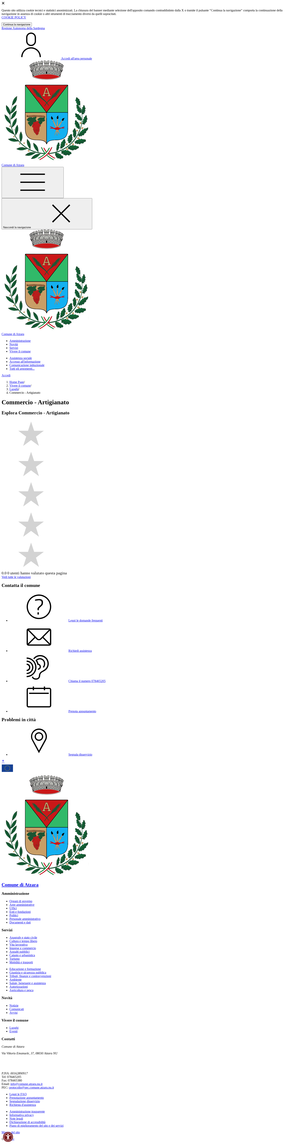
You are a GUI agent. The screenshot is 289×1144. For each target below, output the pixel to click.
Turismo (14, 958)
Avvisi (13, 1012)
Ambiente (15, 979)
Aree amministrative (21, 904)
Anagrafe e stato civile (23, 937)
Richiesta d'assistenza (22, 1104)
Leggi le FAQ (18, 1094)
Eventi (13, 1031)
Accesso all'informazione (24, 361)
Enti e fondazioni (20, 911)
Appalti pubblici (19, 951)
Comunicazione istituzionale (26, 365)
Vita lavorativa (18, 944)
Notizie (13, 1005)
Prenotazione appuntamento (26, 1097)
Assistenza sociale (20, 358)
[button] (8, 1137)
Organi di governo (20, 901)
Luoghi (13, 389)
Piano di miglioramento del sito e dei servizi (36, 1125)
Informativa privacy (21, 1115)
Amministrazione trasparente (27, 1111)
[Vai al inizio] (3, 761)
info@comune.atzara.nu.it (26, 1084)
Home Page (16, 382)
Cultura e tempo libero (23, 941)
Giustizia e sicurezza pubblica (27, 972)
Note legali (16, 1118)
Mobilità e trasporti (21, 962)
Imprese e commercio (22, 948)
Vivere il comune (20, 385)
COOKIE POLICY (14, 17)
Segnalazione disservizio (24, 1101)
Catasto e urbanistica (22, 955)
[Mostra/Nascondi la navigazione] (33, 182)
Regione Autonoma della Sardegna (23, 28)
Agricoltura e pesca (21, 990)
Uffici (13, 908)
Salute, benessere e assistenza (27, 983)
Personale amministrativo (24, 919)
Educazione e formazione (25, 969)
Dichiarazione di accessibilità (27, 1122)
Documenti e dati (20, 922)
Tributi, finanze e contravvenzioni (30, 976)
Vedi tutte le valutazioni (16, 577)
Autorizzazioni (18, 986)
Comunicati (16, 1009)
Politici (13, 915)
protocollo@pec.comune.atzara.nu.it (31, 1087)
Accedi (6, 375)
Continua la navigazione (16, 24)
